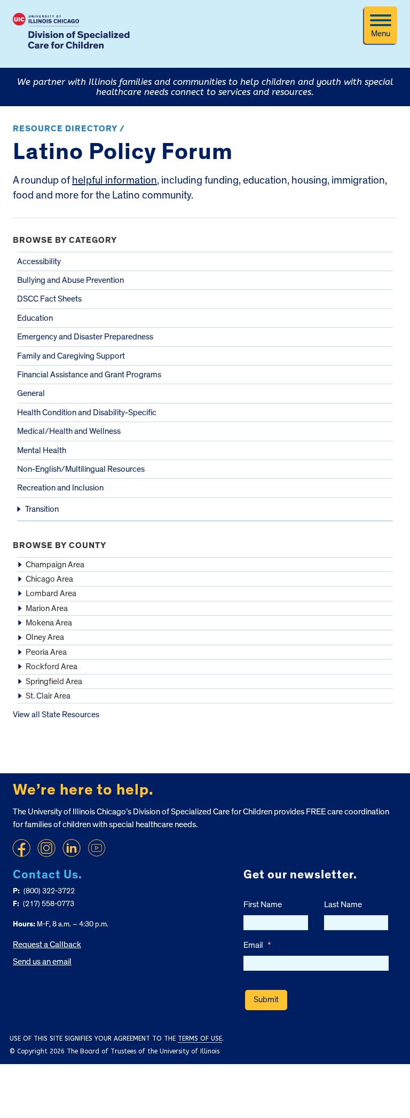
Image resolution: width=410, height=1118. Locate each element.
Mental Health (41, 450)
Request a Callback (47, 944)
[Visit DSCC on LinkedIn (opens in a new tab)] (71, 848)
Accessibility (39, 261)
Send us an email (42, 961)
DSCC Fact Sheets (49, 299)
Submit (266, 999)
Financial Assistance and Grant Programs (89, 374)
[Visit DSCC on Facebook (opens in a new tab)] (21, 848)
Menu (380, 33)
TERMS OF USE (200, 1038)
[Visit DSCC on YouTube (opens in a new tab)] (96, 848)
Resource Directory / (69, 128)
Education (35, 318)
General (31, 393)
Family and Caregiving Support (71, 356)
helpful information (114, 180)
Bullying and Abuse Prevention (70, 280)
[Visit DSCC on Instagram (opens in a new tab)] (46, 848)
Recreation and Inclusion (60, 487)
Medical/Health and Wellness (69, 431)
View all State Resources (56, 714)
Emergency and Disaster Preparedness (85, 336)
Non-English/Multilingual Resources (81, 469)
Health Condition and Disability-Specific (86, 412)
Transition (42, 509)
